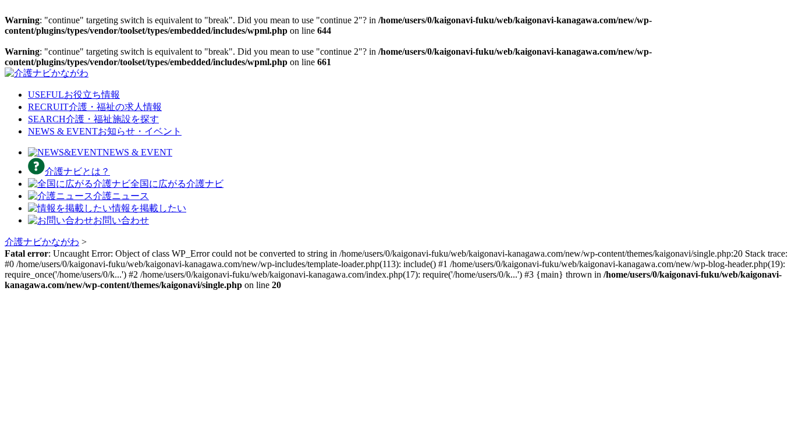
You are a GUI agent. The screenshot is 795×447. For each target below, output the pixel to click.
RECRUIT (95, 107)
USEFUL (74, 95)
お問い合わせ (121, 220)
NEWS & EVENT (105, 131)
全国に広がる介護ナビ (176, 184)
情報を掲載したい (149, 208)
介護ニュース (121, 196)
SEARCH (93, 119)
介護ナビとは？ (77, 171)
